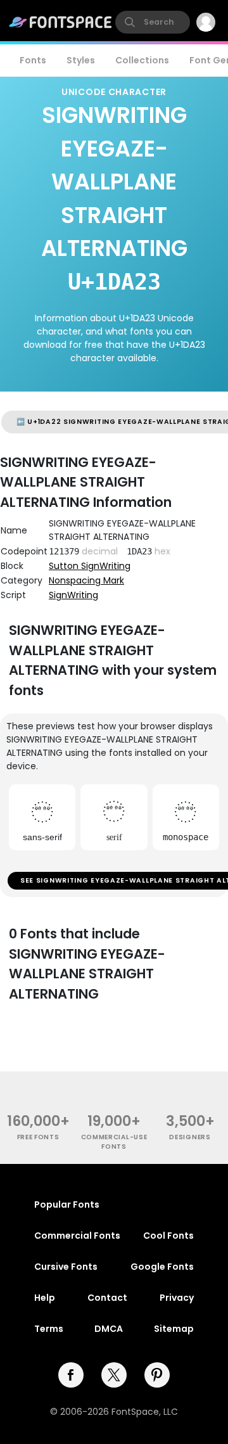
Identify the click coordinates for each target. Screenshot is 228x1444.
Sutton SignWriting (89, 565)
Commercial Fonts (77, 1235)
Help (44, 1297)
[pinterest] (157, 1375)
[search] (152, 22)
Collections (142, 60)
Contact (107, 1297)
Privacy (177, 1297)
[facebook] (71, 1375)
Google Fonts (162, 1266)
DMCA (108, 1328)
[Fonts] (60, 22)
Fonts (33, 60)
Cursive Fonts (66, 1266)
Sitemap (174, 1328)
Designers (189, 1137)
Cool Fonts (168, 1235)
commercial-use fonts (114, 1141)
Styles (80, 60)
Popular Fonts (66, 1204)
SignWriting (73, 595)
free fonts (38, 1137)
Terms (48, 1328)
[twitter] (114, 1375)
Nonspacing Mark (86, 580)
